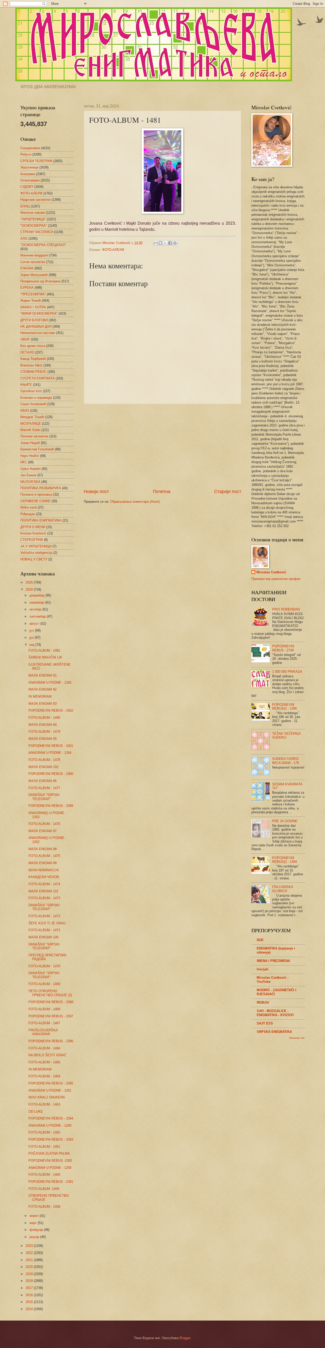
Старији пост (227, 491)
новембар (37, 602)
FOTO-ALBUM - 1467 (44, 1023)
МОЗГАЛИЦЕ (30, 423)
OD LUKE (35, 1111)
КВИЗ (24, 410)
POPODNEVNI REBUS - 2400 (50, 774)
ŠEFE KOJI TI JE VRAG (47, 923)
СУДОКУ (26, 187)
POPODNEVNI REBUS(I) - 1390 (284, 706)
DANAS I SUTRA (33, 307)
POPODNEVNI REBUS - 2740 (283, 648)
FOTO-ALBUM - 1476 (44, 824)
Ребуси (25, 154)
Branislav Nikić (31, 365)
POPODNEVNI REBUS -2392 (50, 1160)
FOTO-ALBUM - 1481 (44, 650)
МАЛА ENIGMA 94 (42, 725)
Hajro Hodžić (29, 456)
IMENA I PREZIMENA (273, 961)
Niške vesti (28, 507)
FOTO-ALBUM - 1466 (44, 1048)
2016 (30, 1295)
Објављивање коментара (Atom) (135, 501)
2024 (30, 589)
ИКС (23, 462)
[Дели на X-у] (165, 243)
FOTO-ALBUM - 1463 (44, 1104)
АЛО (23, 238)
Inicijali (262, 969)
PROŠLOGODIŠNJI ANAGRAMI (43, 1032)
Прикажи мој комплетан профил (276, 579)
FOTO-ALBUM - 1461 (44, 1146)
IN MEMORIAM (40, 696)
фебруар (36, 1230)
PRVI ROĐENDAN (286, 609)
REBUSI (263, 1002)
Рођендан (27, 514)
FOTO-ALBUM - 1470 (44, 966)
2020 (30, 1267)
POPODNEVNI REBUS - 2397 (50, 1016)
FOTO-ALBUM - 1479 (44, 731)
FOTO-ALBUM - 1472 (44, 916)
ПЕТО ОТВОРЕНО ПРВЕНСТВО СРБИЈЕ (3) (50, 993)
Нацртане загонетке (35, 200)
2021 (30, 1260)
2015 (30, 1302)
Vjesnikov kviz (31, 391)
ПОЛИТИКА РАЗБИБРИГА (40, 488)
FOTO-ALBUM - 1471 (44, 930)
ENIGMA (27, 268)
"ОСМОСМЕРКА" (33, 225)
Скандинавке (30, 148)
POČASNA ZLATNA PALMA (49, 1153)
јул (32, 630)
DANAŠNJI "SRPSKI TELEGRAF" (44, 797)
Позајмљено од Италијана (40, 281)
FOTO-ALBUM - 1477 (44, 788)
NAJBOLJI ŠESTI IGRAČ (47, 1055)
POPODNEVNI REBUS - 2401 (50, 746)
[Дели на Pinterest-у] (174, 243)
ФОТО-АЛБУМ (113, 250)
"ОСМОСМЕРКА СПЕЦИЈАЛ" (43, 245)
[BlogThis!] (160, 243)
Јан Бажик (28, 475)
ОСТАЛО (27, 352)
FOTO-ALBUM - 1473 (44, 898)
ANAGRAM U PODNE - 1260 (49, 1125)
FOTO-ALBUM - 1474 (44, 884)
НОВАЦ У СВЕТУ (33, 559)
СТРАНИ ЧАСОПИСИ (36, 232)
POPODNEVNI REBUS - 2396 (50, 1041)
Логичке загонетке (34, 436)
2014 (30, 1309)
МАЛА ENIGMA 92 (42, 689)
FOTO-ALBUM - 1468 (44, 1009)
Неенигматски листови (37, 333)
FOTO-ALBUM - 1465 (44, 1062)
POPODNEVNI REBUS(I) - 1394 (284, 860)
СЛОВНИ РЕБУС (33, 372)
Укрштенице (29, 167)
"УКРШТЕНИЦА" (33, 219)
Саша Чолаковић (33, 404)
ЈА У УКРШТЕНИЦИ (36, 546)
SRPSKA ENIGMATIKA (274, 1032)
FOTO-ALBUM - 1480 (44, 717)
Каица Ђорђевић (33, 359)
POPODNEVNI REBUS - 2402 (50, 710)
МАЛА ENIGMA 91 (42, 675)
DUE (260, 940)
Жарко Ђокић (30, 300)
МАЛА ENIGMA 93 (42, 704)
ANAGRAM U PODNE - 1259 (49, 1168)
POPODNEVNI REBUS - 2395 (50, 1083)
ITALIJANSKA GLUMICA (282, 889)
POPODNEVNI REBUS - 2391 (50, 1182)
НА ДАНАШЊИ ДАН (36, 326)
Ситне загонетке (32, 262)
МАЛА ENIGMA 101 (43, 891)
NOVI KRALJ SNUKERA (46, 1097)
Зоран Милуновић (34, 275)
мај (32, 645)
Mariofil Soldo (30, 430)
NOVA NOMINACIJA (43, 870)
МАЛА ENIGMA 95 (42, 739)
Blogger (185, 1338)
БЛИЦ (25, 206)
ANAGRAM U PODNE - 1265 (49, 682)
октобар (35, 609)
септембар (38, 616)
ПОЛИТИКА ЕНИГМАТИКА (40, 520)
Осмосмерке (30, 180)
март (33, 1223)
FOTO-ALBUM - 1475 (44, 856)
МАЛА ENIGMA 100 (43, 937)
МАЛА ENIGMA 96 (42, 781)
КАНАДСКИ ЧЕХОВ (43, 877)
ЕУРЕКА (27, 287)
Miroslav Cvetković (271, 572)
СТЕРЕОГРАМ (31, 540)
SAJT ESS (265, 1023)
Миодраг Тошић (32, 417)
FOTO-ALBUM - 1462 (44, 1132)
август (34, 623)
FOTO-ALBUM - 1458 (44, 1206)
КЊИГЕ (26, 385)
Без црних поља (32, 346)
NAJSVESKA (30, 482)
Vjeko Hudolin (30, 469)
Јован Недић (30, 443)
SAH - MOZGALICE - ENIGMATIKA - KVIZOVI (275, 1013)
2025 (30, 582)
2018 (30, 1281)
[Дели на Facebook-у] (170, 243)
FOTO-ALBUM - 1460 (44, 1174)
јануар (34, 1237)
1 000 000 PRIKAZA (287, 671)
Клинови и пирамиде (36, 398)
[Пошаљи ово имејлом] (155, 243)
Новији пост (96, 491)
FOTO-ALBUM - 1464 (44, 1076)
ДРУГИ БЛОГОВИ (34, 320)
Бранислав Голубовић (37, 449)
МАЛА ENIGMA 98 (42, 849)
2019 (30, 1274)
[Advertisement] (162, 446)
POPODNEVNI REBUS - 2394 (50, 1118)
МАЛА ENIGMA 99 (42, 863)
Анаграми (27, 174)
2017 (30, 1288)
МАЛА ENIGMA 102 (43, 767)
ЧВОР (25, 339)
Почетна (161, 491)
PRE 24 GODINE (285, 821)
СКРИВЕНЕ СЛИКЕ (35, 501)
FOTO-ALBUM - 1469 (44, 984)
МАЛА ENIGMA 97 (42, 831)
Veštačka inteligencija (36, 553)
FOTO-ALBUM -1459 (43, 1189)
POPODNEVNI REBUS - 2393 (50, 1139)
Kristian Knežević (33, 533)
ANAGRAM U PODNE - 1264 (49, 753)
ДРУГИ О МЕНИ (32, 527)
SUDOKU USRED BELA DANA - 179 (285, 760)
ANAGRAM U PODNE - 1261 (49, 1090)
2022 (30, 1253)
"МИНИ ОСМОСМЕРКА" (39, 313)
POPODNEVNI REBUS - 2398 (50, 1002)
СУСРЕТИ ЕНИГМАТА (37, 378)
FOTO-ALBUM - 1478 (44, 760)
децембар (37, 595)
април (34, 1216)
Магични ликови (32, 213)
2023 (30, 1246)
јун (32, 637)
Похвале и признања (36, 494)
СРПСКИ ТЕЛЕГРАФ (36, 161)
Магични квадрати (34, 255)
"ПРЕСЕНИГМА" (33, 294)
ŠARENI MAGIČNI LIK (45, 657)
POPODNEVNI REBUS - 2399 (50, 806)
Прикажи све (297, 1037)
